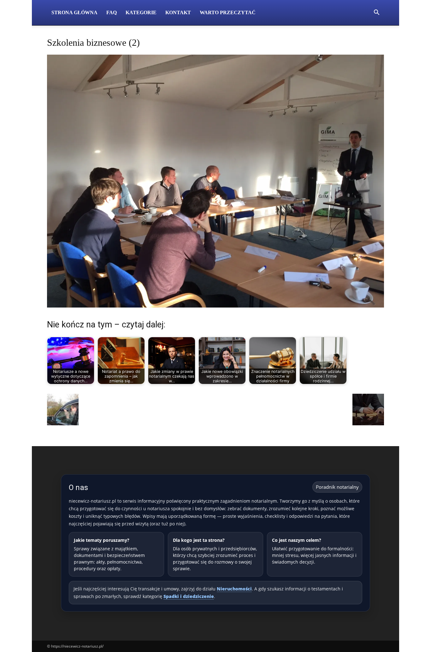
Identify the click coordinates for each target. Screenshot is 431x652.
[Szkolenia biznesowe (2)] (215, 305)
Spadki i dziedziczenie (188, 596)
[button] (376, 13)
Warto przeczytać (228, 12)
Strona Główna (74, 12)
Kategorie (141, 12)
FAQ (111, 12)
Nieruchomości (234, 589)
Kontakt (178, 12)
